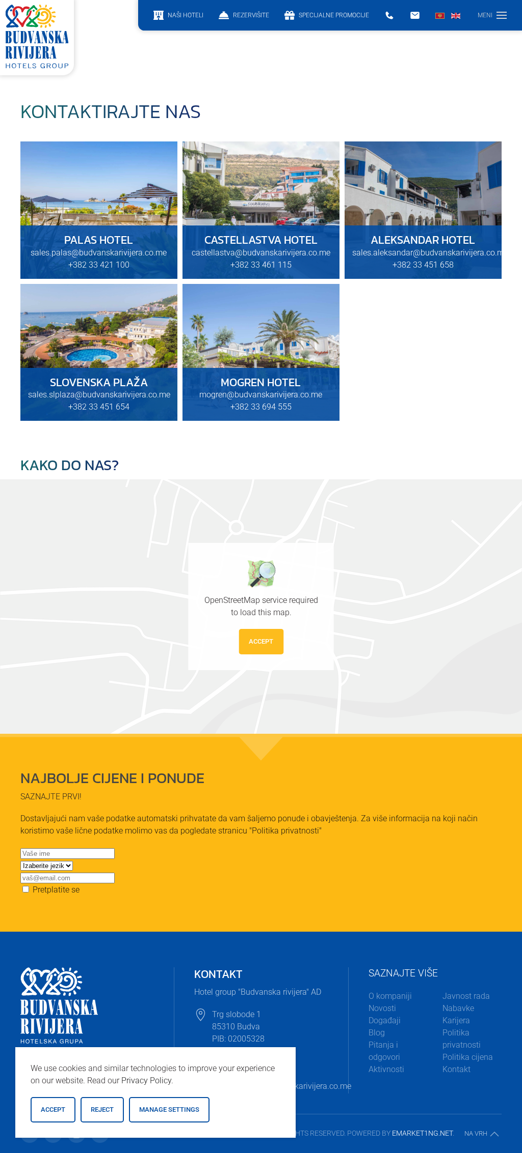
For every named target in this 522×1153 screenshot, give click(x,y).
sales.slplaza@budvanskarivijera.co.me (99, 394)
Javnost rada (466, 996)
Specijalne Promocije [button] (334, 15)
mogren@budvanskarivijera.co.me (260, 394)
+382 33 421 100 (98, 265)
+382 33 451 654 (98, 407)
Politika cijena (467, 1057)
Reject (102, 1109)
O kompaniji (390, 996)
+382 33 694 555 (261, 407)
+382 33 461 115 (261, 265)
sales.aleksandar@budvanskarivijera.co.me (430, 252)
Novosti (382, 1008)
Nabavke (458, 1008)
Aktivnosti (386, 1069)
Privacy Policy (146, 1080)
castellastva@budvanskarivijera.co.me (261, 252)
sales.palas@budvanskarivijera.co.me (99, 252)
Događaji (385, 1020)
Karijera (456, 1020)
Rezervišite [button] (251, 15)
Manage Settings (169, 1109)
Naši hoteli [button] (185, 15)
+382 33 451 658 (423, 265)
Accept (261, 641)
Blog (377, 1032)
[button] (492, 15)
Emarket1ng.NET (422, 1133)
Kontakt (456, 1069)
